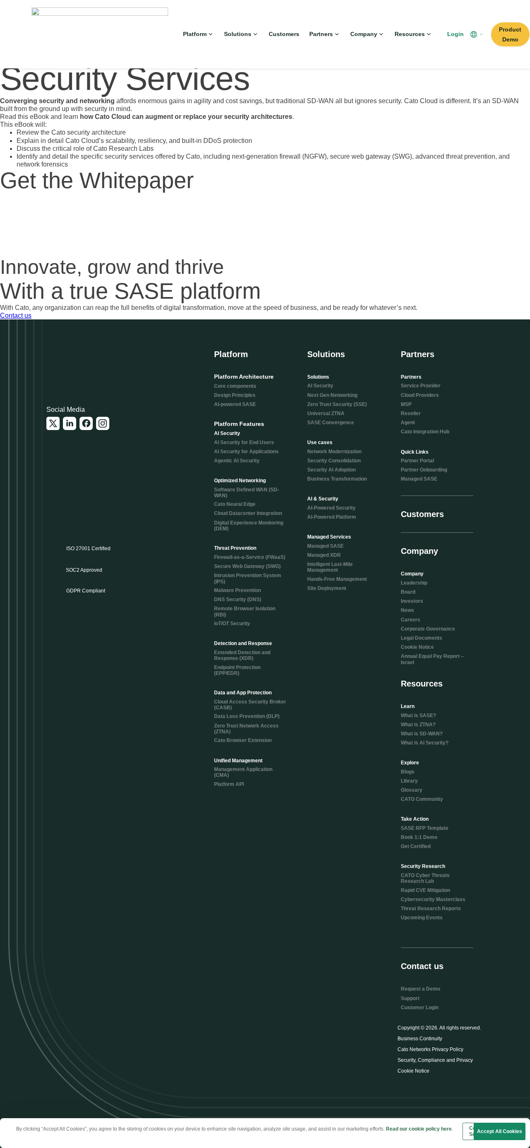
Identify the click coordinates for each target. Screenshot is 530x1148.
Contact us (15, 315)
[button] (477, 34)
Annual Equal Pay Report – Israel (432, 659)
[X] (53, 423)
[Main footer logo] (86, 361)
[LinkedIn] (69, 423)
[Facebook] (86, 423)
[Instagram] (102, 423)
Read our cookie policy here (419, 1129)
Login (455, 34)
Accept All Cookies (499, 1131)
